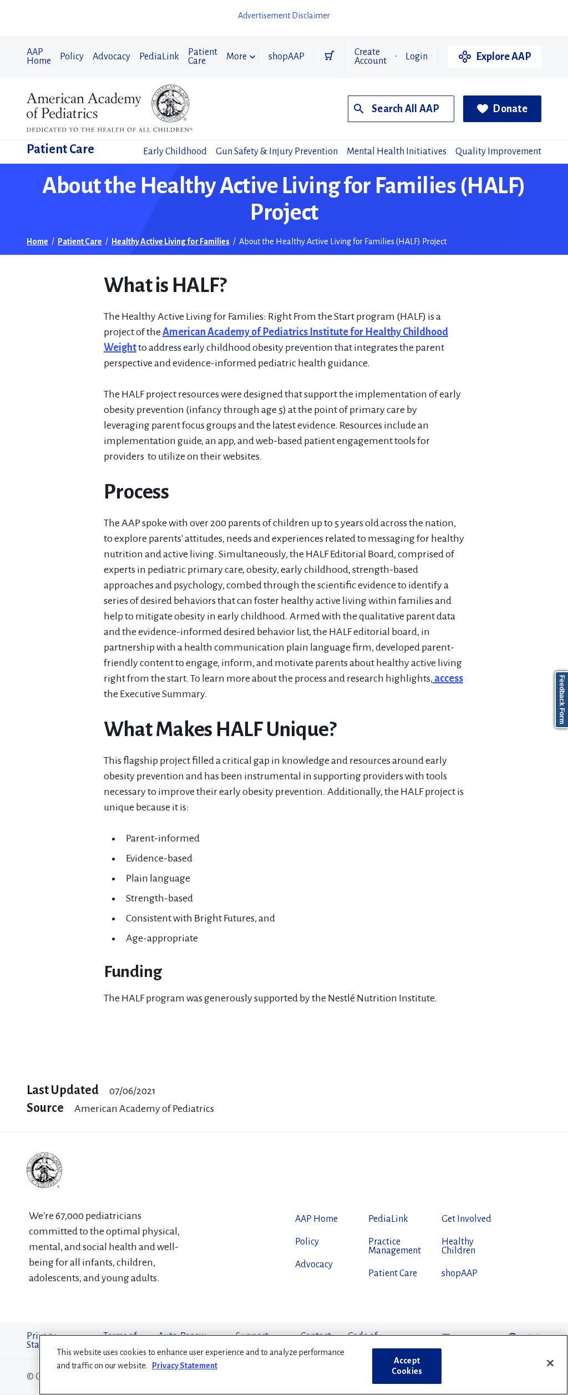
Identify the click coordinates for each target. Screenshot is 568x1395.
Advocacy (111, 57)
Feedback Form (562, 699)
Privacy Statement (184, 1365)
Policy (72, 57)
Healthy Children (458, 1246)
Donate (510, 108)
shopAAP (286, 57)
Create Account (370, 56)
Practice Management (394, 1246)
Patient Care (202, 56)
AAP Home (39, 56)
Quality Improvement (498, 152)
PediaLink (159, 57)
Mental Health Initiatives (397, 152)
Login (416, 57)
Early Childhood (175, 152)
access (448, 678)
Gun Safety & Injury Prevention (277, 152)
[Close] (550, 1363)
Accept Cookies (407, 1366)
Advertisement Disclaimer (284, 15)
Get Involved (466, 1219)
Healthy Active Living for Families (170, 241)
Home (37, 241)
